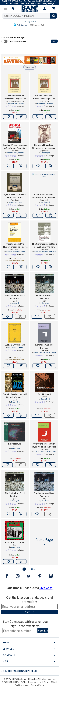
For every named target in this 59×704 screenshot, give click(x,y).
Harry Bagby (51, 352)
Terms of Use (49, 682)
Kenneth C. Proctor (16, 202)
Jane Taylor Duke (40, 352)
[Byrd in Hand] (44, 382)
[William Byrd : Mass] (14, 333)
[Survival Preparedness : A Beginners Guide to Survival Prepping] (15, 133)
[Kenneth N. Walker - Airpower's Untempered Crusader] (44, 133)
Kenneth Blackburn (18, 154)
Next (33, 569)
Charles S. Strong (39, 451)
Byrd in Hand (44, 394)
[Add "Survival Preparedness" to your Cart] (21, 166)
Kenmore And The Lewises (44, 346)
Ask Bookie (22, 25)
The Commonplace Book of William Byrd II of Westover (44, 245)
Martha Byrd (45, 153)
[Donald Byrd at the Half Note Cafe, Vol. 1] (15, 382)
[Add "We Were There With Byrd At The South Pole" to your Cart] (50, 464)
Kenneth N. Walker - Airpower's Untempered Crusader (44, 147)
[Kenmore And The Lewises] (44, 333)
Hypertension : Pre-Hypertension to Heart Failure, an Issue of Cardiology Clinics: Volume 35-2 (14, 245)
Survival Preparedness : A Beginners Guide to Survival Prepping (15, 147)
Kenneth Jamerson (13, 251)
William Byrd (11, 347)
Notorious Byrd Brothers (44, 297)
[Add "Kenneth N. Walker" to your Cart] (50, 215)
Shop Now (29, 67)
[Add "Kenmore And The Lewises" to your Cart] (50, 366)
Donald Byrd (15, 402)
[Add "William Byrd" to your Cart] (21, 366)
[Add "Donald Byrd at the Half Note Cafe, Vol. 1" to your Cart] (21, 415)
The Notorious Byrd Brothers (15, 297)
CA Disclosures (22, 685)
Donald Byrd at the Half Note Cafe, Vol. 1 (15, 395)
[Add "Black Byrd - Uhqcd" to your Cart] (21, 561)
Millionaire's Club (37, 25)
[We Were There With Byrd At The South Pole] (44, 432)
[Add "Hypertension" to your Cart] (21, 267)
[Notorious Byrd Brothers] (44, 283)
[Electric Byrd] (14, 432)
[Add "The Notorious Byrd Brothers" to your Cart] (21, 514)
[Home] (29, 8)
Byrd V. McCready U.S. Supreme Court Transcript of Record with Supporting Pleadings (14, 196)
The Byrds (15, 303)
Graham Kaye (52, 451)
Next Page (44, 541)
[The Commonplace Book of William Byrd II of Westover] (44, 232)
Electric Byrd (14, 443)
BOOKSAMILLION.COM (14, 682)
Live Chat (46, 588)
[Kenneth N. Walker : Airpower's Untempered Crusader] (44, 182)
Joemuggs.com (35, 682)
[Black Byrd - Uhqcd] (14, 530)
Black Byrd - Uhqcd (15, 542)
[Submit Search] (53, 16)
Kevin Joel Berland (41, 251)
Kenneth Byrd (12, 153)
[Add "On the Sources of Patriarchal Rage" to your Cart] (21, 116)
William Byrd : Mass (15, 344)
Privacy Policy (37, 685)
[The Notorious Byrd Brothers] (15, 283)
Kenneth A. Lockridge (16, 103)
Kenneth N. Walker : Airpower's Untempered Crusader (44, 196)
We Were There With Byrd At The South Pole (44, 445)
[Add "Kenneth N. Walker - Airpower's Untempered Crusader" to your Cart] (50, 166)
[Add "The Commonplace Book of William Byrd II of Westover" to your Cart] (50, 267)
